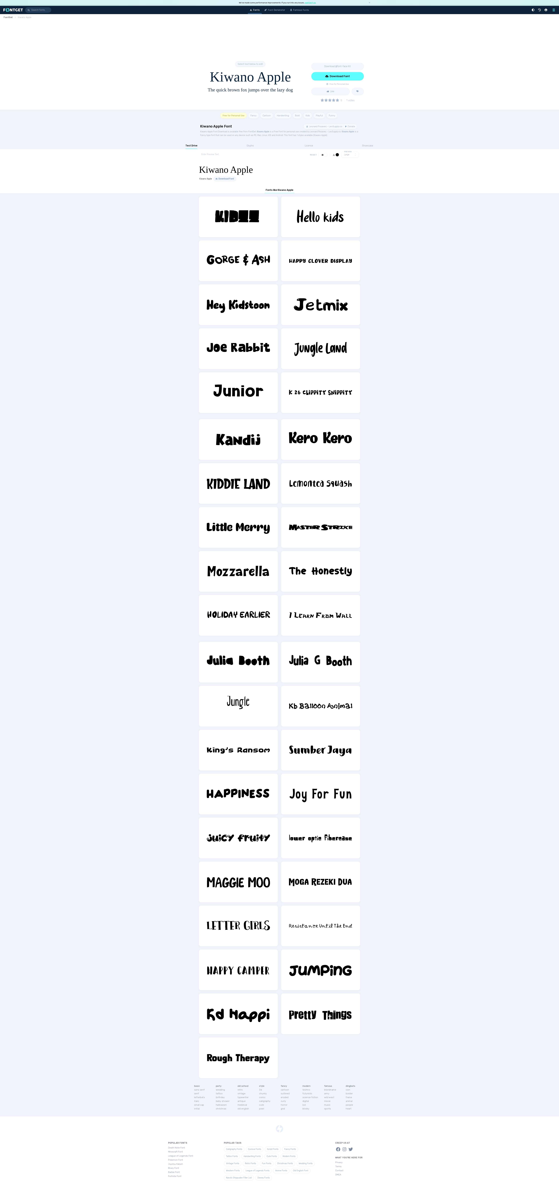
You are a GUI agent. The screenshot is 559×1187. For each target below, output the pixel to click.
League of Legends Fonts (257, 1170)
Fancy (253, 115)
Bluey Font (173, 1168)
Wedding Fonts (306, 1163)
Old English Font (300, 1170)
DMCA (338, 1174)
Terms (338, 1166)
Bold (297, 115)
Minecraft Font (175, 1151)
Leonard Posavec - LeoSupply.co (325, 126)
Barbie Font (174, 1172)
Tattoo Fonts (232, 1156)
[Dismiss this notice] (369, 3)
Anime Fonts (281, 1170)
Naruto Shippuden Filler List (239, 1178)
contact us (310, 3)
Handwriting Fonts (252, 1156)
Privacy (339, 1162)
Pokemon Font (175, 1160)
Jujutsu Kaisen (175, 1164)
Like (332, 91)
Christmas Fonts (285, 1163)
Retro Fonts (250, 1163)
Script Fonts (272, 1149)
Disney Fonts (264, 1178)
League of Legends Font (180, 1156)
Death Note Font (176, 1147)
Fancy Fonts (290, 1149)
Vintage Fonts (232, 1163)
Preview (348, 152)
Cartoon (267, 115)
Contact (339, 1170)
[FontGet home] (12, 10)
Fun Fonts (266, 1163)
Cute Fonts (272, 1156)
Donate (351, 126)
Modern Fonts (289, 1156)
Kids (308, 115)
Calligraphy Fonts (234, 1149)
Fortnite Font (174, 1176)
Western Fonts (233, 1170)
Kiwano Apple (263, 131)
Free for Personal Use (233, 115)
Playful (319, 115)
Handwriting (283, 115)
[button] (533, 10)
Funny (332, 115)
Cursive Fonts (254, 1149)
